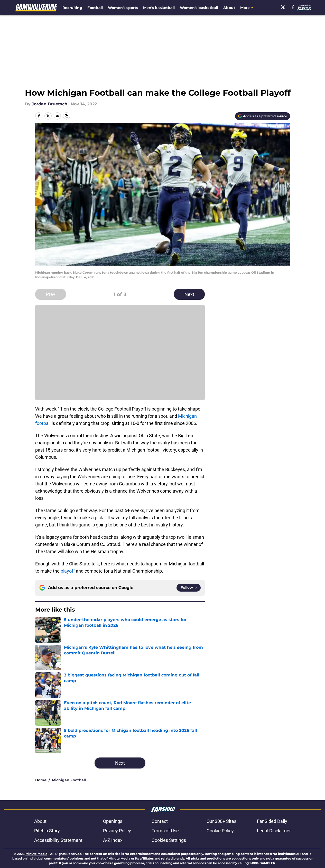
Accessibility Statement (58, 840)
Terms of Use (165, 830)
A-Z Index (113, 840)
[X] (283, 7)
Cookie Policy (220, 830)
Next (189, 294)
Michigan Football (69, 780)
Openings (112, 821)
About (229, 7)
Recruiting (72, 7)
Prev (50, 294)
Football (95, 7)
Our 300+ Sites (221, 821)
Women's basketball (199, 7)
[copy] (66, 115)
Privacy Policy (117, 830)
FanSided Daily (272, 821)
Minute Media (36, 854)
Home (41, 780)
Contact (160, 821)
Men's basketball (159, 7)
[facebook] (293, 7)
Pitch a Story (47, 830)
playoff (68, 571)
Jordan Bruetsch (49, 104)
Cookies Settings (169, 840)
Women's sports (123, 7)
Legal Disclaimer (274, 830)
